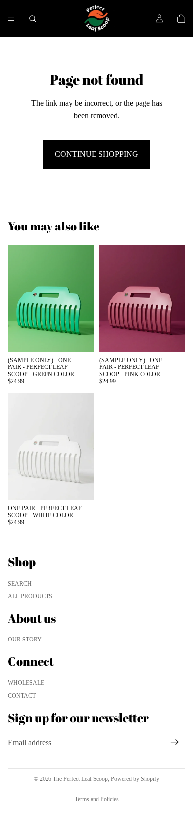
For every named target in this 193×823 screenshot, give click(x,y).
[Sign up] (174, 742)
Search (20, 583)
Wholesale (26, 682)
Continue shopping (96, 154)
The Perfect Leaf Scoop (80, 779)
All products (30, 596)
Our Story (25, 639)
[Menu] (11, 18)
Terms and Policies (97, 799)
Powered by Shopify (135, 779)
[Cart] (181, 19)
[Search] (33, 19)
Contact (22, 695)
